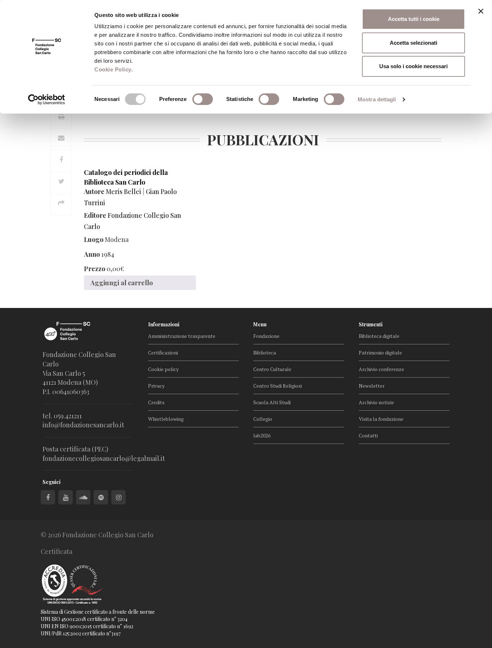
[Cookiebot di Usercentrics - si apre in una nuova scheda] (46, 99)
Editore (95, 215)
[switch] (202, 99)
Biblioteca (264, 352)
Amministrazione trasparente (181, 335)
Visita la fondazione (381, 418)
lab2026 (261, 435)
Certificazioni (163, 352)
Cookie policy (163, 369)
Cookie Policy (112, 69)
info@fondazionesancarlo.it (83, 424)
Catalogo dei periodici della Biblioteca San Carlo (126, 177)
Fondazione (266, 335)
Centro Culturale (272, 369)
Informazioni (163, 324)
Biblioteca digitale (379, 335)
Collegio (262, 418)
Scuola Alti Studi (272, 402)
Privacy (156, 385)
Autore (94, 191)
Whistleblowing (166, 418)
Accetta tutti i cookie (413, 19)
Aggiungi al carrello (121, 282)
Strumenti (371, 324)
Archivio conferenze (381, 369)
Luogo (93, 239)
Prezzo (94, 268)
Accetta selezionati (413, 43)
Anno (92, 254)
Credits (156, 402)
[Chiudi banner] (480, 11)
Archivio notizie (376, 402)
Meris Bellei (123, 191)
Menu (260, 324)
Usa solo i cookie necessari (413, 66)
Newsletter (372, 385)
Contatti (368, 435)
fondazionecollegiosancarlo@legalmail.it (104, 458)
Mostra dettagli (377, 99)
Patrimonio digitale (380, 352)
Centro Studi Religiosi (277, 385)
